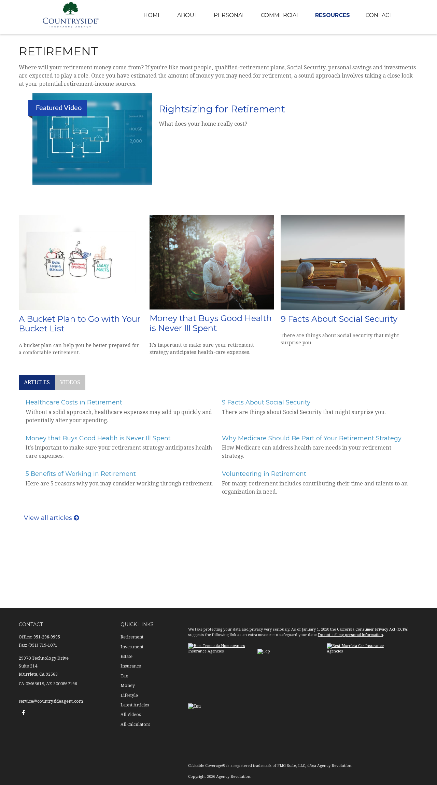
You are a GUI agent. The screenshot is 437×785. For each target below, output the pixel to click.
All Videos (131, 714)
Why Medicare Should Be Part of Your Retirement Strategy (311, 438)
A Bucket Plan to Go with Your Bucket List (79, 324)
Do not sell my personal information (350, 635)
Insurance (131, 666)
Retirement (132, 637)
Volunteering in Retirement (264, 474)
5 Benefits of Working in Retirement (81, 474)
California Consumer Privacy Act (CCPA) (373, 629)
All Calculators (135, 724)
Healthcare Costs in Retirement (74, 402)
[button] (152, 16)
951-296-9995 (46, 637)
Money (128, 685)
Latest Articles (135, 705)
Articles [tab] (37, 382)
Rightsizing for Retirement (222, 109)
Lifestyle (129, 695)
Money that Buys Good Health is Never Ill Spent (211, 323)
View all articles (49, 518)
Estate (126, 656)
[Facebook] (23, 712)
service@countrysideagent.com (51, 701)
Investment (132, 647)
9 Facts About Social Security (339, 319)
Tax (124, 676)
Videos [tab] (70, 382)
